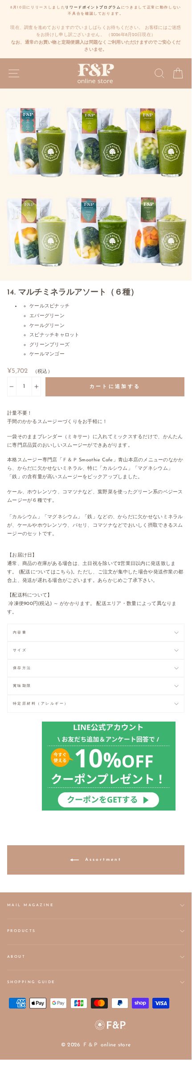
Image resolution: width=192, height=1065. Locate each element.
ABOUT (16, 957)
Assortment (102, 859)
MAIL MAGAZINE (30, 905)
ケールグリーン (47, 325)
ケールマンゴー (47, 354)
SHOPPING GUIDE (31, 982)
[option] (95, 29)
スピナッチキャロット (54, 335)
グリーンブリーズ (49, 345)
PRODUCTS (21, 931)
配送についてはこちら (45, 572)
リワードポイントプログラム (93, 7)
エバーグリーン (47, 316)
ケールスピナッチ (49, 306)
